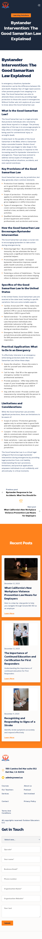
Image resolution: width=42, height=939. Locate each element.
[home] (5, 5)
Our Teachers (7, 790)
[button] (38, 5)
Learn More (9, 613)
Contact (5, 801)
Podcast (27, 790)
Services (5, 794)
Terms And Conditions (6, 812)
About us (28, 786)
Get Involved (29, 794)
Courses (5, 786)
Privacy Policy (30, 801)
